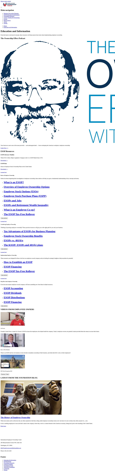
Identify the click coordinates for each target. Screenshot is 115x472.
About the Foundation (9, 467)
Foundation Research (9, 16)
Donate (5, 23)
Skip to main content (6, 1)
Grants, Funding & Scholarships (12, 17)
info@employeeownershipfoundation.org (11, 448)
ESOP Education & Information (11, 15)
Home (5, 26)
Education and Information (10, 27)
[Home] (9, 6)
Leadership (6, 468)
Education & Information (10, 460)
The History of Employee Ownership (15, 417)
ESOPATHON (7, 461)
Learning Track (3, 172)
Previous (3, 374)
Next (7, 374)
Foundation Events (8, 465)
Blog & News (7, 20)
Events (5, 19)
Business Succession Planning (11, 13)
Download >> (4, 160)
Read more (3, 426)
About (5, 22)
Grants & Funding (8, 464)
